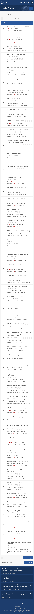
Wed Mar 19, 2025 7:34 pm (21, 74)
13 (19, 132)
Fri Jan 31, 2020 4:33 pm (20, 457)
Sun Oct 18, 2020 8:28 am (21, 292)
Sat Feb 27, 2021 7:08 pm (20, 194)
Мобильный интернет (13, 79)
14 (22, 132)
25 (14, 58)
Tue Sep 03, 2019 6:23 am (21, 42)
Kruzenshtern (12, 72)
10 (12, 132)
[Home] (2, 2)
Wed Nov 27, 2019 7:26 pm (22, 489)
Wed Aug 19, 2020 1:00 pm (22, 319)
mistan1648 (15, 403)
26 (17, 58)
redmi (9, 487)
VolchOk (11, 233)
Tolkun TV (9, 120)
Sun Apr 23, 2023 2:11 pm (21, 105)
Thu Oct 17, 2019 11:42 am (21, 527)
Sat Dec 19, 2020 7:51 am (20, 260)
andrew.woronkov (12, 514)
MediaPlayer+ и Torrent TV (14, 98)
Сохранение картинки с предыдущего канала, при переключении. (18, 141)
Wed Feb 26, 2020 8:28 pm (21, 444)
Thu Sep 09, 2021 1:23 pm (23, 173)
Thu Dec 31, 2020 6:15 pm (23, 250)
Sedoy (10, 171)
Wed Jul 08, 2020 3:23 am (23, 360)
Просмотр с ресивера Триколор (16, 54)
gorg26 (9, 379)
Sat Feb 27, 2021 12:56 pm (21, 205)
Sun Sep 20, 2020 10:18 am (21, 310)
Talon (9, 290)
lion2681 (11, 203)
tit (8, 258)
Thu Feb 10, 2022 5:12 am (21, 136)
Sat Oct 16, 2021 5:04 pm (20, 162)
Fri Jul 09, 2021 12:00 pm (20, 183)
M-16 (10, 134)
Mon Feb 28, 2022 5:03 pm (22, 125)
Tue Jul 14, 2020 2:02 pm (20, 350)
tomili (9, 317)
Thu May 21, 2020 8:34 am (22, 381)
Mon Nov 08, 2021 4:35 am (23, 149)
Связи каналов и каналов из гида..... (17, 286)
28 (22, 58)
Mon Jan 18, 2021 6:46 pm (22, 235)
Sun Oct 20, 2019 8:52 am (21, 516)
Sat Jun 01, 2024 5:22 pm (20, 86)
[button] (11, 18)
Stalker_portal (11, 315)
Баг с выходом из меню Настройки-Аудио (19, 521)
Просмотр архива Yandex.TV (15, 209)
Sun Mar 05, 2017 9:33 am (21, 50)
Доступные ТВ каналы (13, 27)
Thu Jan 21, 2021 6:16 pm (20, 226)
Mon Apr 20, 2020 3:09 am (21, 412)
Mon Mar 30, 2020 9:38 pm (21, 421)
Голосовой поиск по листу (14, 177)
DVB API (9, 408)
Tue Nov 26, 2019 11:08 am (21, 497)
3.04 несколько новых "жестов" (16, 220)
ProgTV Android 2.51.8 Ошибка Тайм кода (19, 397)
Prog (9, 28)
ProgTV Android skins (13, 438)
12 (17, 132)
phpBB (11, 610)
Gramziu (21, 611)
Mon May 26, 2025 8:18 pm (21, 63)
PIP (8, 264)
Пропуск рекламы (12, 461)
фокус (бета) (10, 296)
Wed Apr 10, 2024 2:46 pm (21, 94)
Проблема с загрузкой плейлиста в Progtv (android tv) (17, 68)
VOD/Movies (10, 275)
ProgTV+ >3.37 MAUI (12, 90)
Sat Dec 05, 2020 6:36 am (20, 271)
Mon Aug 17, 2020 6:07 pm (23, 328)
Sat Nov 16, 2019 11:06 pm (21, 506)
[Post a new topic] (31, 8)
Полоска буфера (11, 493)
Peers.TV (9, 365)
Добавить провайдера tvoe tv (15, 482)
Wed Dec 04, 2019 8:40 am (21, 478)
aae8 (14, 30)
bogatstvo (11, 147)
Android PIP (10, 323)
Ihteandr (15, 173)
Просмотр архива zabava (14, 153)
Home (2, 14)
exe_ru (11, 495)
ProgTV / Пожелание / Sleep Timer (17, 531)
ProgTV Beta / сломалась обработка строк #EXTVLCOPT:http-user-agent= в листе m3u (19, 543)
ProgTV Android (8, 8)
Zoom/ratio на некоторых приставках (18, 35)
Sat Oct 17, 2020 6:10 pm (21, 300)
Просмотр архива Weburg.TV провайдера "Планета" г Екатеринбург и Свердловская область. (19, 334)
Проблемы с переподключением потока (19, 355)
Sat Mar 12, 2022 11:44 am (21, 116)
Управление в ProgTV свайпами (16, 511)
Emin (9, 308)
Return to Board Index (7, 562)
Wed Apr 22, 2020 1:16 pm (24, 403)
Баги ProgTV (10, 198)
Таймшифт (10, 502)
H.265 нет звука (11, 231)
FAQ (8, 46)
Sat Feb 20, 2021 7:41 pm (20, 216)
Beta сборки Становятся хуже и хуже (17, 166)
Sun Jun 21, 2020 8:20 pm (20, 369)
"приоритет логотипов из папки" (16, 385)
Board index (9, 14)
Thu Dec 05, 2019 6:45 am (21, 465)
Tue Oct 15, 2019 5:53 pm (21, 538)
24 (12, 58)
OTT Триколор (11, 109)
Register (26, 2)
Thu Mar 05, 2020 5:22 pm (21, 433)
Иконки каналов (11, 346)
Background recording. (13, 417)
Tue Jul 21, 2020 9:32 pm (20, 342)
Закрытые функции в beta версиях (17, 305)
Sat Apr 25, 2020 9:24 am (22, 392)
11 (14, 132)
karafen (14, 125)
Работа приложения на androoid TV (17, 254)
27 (19, 58)
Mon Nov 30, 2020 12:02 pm (23, 282)
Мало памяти (11, 187)
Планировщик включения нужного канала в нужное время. (17, 426)
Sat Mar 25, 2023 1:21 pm (20, 30)
